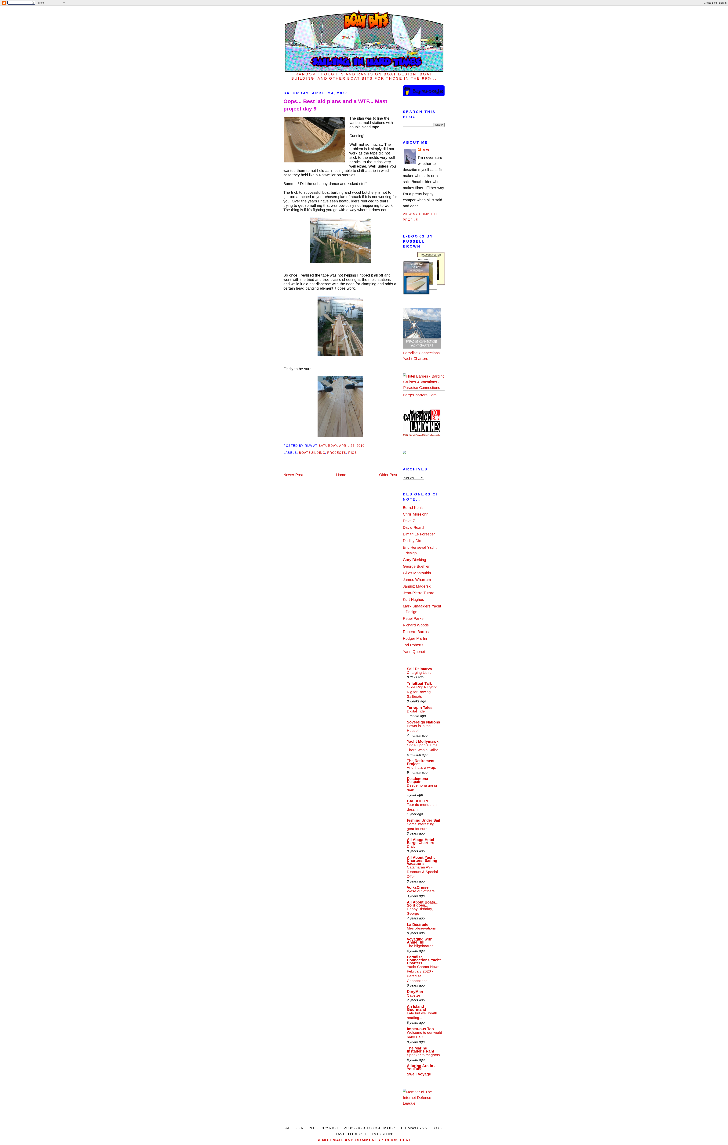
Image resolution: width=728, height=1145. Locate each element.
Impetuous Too (420, 1029)
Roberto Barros (416, 632)
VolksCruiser (418, 887)
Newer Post (293, 475)
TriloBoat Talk (419, 683)
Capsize (413, 995)
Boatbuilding (312, 452)
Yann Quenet (414, 652)
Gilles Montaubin (417, 573)
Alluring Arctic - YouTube (421, 1067)
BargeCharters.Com (420, 395)
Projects (336, 452)
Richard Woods (416, 625)
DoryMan (415, 992)
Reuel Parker (414, 618)
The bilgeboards (420, 946)
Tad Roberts (413, 645)
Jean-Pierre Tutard (418, 593)
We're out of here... (422, 891)
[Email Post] (366, 445)
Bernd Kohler (414, 507)
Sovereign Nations (423, 722)
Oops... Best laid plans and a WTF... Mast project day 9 (335, 105)
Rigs (352, 452)
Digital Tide (416, 711)
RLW (425, 150)
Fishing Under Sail (423, 820)
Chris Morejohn (415, 514)
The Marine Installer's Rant (420, 1049)
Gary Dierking (414, 560)
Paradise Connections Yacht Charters (421, 356)
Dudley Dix (412, 541)
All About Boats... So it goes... (423, 903)
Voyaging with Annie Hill (419, 940)
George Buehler (416, 566)
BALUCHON (417, 801)
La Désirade (417, 924)
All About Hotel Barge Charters (420, 841)
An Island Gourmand (416, 1008)
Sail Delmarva (419, 669)
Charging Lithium (421, 673)
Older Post (388, 475)
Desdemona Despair (417, 780)
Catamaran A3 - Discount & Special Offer (422, 872)
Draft (411, 846)
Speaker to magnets (423, 1055)
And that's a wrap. (421, 768)
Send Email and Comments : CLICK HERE (364, 1140)
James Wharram (417, 580)
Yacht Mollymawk (423, 741)
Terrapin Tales (419, 707)
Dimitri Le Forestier (419, 534)
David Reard (413, 527)
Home (341, 475)
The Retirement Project (421, 762)
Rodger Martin (415, 638)
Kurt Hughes (413, 599)
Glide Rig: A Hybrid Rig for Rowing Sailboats (422, 691)
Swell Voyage (419, 1074)
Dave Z (409, 521)
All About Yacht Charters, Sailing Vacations (422, 860)
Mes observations (421, 928)
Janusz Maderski (417, 586)
